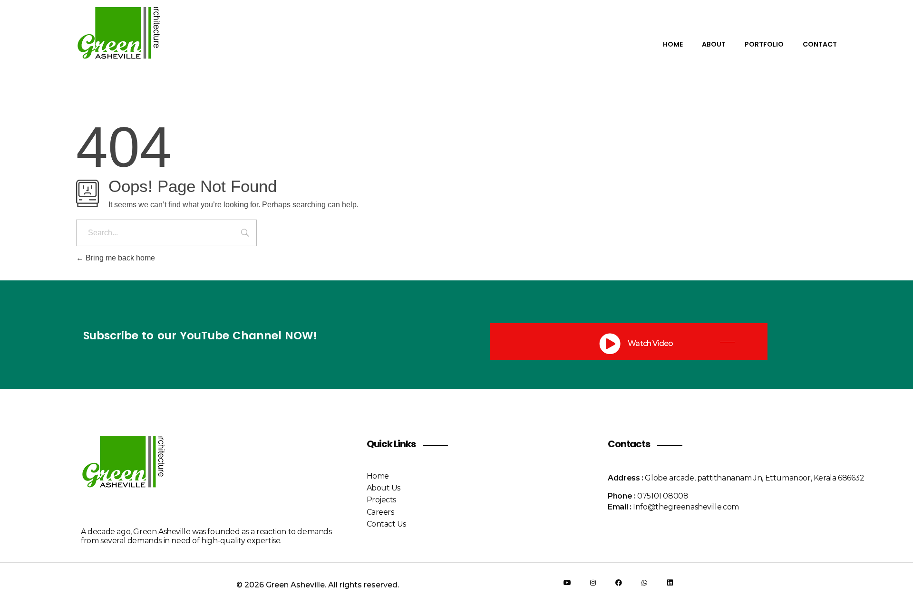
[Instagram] (593, 582)
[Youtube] (567, 582)
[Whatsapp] (644, 582)
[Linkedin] (670, 582)
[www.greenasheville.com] (127, 43)
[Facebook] (618, 582)
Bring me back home (119, 258)
